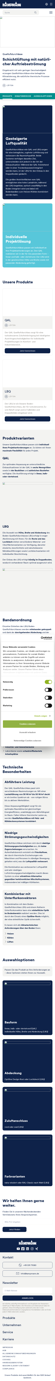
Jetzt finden (14, 1229)
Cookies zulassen (28, 724)
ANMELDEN (27, 1298)
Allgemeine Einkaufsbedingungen (19, 1353)
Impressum (8, 1347)
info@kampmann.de (30, 1273)
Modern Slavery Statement (16, 1366)
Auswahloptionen (43, 96)
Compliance (8, 1369)
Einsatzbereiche (23, 96)
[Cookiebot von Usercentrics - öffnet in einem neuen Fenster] (41, 638)
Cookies (6, 1360)
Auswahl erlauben (27, 732)
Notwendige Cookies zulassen (27, 741)
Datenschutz (9, 1356)
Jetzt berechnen (27, 350)
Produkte (7, 96)
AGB (4, 1350)
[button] (51, 12)
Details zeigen (40, 716)
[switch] (48, 690)
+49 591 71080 (29, 1265)
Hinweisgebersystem (13, 1363)
